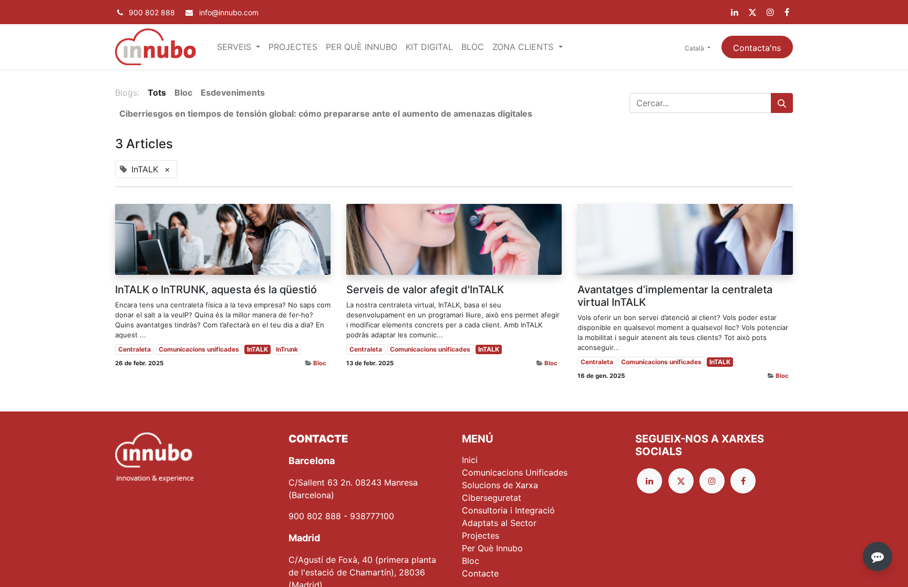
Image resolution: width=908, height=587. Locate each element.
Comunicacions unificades (199, 349)
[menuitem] (293, 46)
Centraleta (134, 349)
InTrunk (287, 349)
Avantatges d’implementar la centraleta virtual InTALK (674, 295)
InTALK (257, 349)
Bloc (319, 363)
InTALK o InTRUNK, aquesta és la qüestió (216, 289)
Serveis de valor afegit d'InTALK (425, 289)
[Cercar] (782, 103)
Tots (157, 92)
